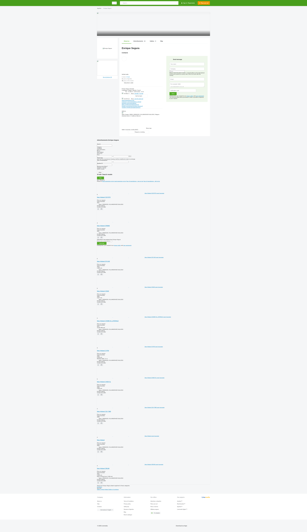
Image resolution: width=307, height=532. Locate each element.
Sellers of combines (114, 489)
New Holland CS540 (103, 291)
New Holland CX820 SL (104, 382)
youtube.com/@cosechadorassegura (131, 107)
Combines (99, 487)
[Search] (121, 3)
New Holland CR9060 (103, 226)
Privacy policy (127, 504)
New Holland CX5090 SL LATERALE (108, 321)
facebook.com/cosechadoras (129, 103)
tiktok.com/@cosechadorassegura (130, 104)
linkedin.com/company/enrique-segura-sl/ (132, 106)
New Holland (100, 440)
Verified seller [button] (125, 74)
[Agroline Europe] (103, 3)
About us (99, 501)
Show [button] (132, 93)
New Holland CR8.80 (103, 468)
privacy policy (189, 96)
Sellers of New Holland (103, 489)
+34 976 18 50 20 (138, 99)
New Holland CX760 (103, 350)
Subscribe (101, 243)
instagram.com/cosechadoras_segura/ (131, 101)
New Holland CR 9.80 (103, 261)
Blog (125, 512)
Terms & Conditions (129, 501)
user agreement (200, 96)
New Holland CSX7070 (103, 197)
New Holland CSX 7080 (104, 411)
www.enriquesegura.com (128, 100)
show (100, 172)
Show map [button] (148, 128)
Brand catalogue (128, 514)
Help (98, 504)
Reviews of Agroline (129, 509)
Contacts (99, 506)
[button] (129, 82)
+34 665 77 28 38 (138, 93)
